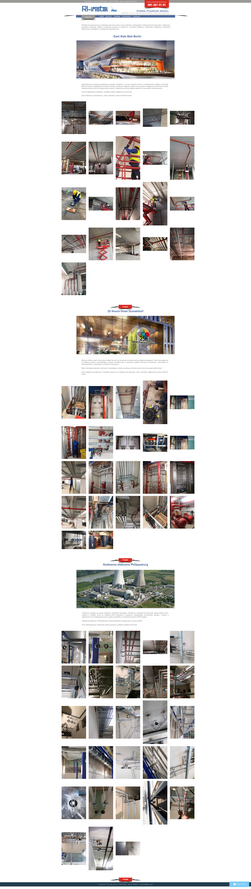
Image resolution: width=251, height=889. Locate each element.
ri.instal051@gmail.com (146, 884)
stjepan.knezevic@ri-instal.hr (128, 1)
